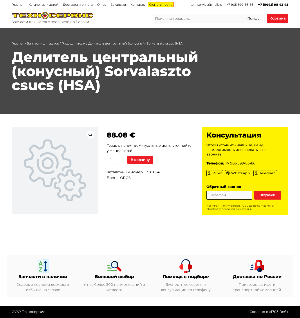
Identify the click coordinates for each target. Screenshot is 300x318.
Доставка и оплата (78, 5)
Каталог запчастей (43, 5)
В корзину (140, 160)
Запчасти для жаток (43, 43)
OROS (125, 178)
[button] (90, 135)
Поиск (253, 18)
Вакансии (118, 5)
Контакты (138, 5)
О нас (101, 5)
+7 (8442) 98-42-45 (273, 5)
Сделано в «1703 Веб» (268, 312)
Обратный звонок (223, 187)
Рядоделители (73, 43)
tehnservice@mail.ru (206, 5)
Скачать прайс (160, 5)
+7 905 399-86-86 (240, 5)
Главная (18, 5)
